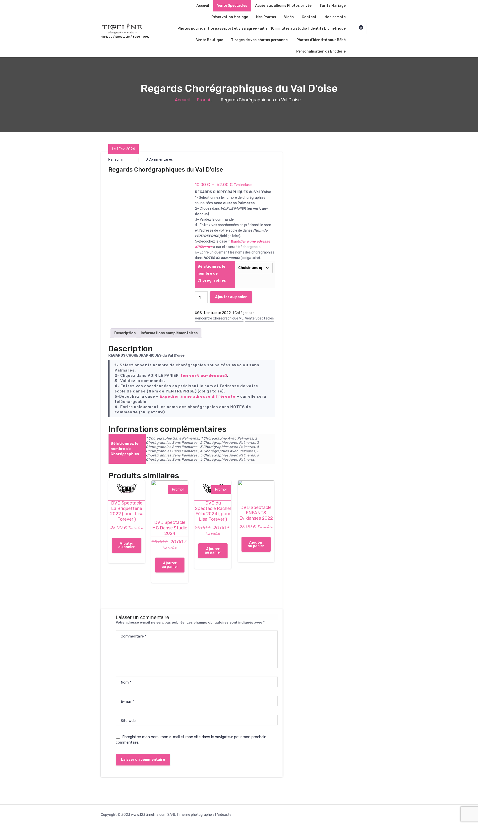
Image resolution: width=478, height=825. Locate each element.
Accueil (202, 5)
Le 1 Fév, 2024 (123, 149)
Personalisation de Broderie (321, 51)
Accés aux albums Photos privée (283, 5)
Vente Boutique (209, 40)
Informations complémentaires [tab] (169, 333)
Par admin (116, 159)
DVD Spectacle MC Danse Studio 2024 (169, 528)
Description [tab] (125, 333)
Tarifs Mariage (332, 5)
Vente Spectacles (232, 5)
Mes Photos (266, 17)
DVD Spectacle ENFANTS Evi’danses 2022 (256, 513)
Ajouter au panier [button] (126, 545)
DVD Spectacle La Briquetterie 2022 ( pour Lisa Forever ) (126, 511)
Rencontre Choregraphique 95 (219, 318)
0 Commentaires (159, 159)
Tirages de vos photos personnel (260, 40)
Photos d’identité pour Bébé (321, 40)
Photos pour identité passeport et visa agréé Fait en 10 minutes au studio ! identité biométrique (262, 28)
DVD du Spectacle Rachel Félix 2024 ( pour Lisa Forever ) (213, 511)
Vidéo (289, 17)
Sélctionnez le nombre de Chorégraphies (211, 273)
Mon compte (335, 17)
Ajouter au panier (231, 297)
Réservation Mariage (229, 17)
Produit (204, 100)
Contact (309, 17)
